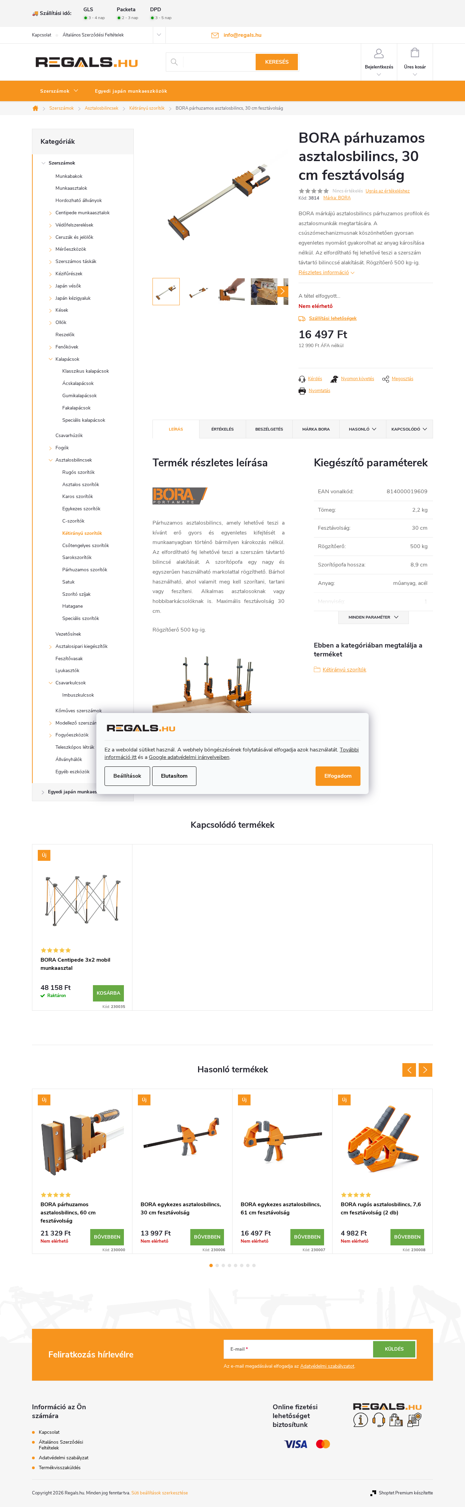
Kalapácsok (67, 359)
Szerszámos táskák (75, 261)
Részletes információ (324, 272)
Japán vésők (68, 286)
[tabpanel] (82, 927)
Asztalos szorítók (80, 484)
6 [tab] (241, 1265)
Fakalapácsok (76, 408)
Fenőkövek (66, 347)
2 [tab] (217, 1265)
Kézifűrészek (68, 273)
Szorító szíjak (76, 594)
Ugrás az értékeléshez (388, 191)
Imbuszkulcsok (78, 695)
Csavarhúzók (69, 435)
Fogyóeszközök (72, 735)
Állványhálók (68, 759)
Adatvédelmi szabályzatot (327, 1366)
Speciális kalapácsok (83, 420)
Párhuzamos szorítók (84, 569)
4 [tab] (229, 1265)
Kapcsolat (41, 35)
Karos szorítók (77, 496)
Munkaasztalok (71, 188)
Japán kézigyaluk (73, 298)
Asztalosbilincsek (73, 460)
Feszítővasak (69, 658)
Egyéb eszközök (72, 771)
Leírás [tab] (176, 429)
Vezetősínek (68, 634)
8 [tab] (254, 1265)
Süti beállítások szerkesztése (159, 1493)
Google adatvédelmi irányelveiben (189, 757)
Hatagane (72, 606)
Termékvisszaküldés (60, 1467)
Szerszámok (62, 163)
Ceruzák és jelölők (74, 237)
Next (425, 1070)
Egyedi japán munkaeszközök (80, 792)
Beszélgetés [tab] (269, 429)
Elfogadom (338, 776)
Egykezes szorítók (81, 509)
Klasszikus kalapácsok (85, 371)
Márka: (337, 198)
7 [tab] (248, 1265)
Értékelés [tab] (222, 429)
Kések (61, 310)
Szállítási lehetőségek (333, 318)
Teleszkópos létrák (74, 747)
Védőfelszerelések (74, 225)
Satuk (68, 582)
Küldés (394, 1349)
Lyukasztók (67, 670)
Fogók (62, 448)
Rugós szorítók (78, 472)
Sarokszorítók (77, 557)
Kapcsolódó (405, 429)
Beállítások (127, 776)
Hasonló (359, 429)
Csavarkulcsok (70, 683)
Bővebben (107, 1237)
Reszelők (65, 334)
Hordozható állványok (78, 200)
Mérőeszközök (70, 249)
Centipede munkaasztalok (82, 212)
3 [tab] (223, 1265)
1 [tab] (211, 1265)
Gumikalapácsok (79, 395)
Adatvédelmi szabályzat (64, 1458)
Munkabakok (68, 176)
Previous (409, 1070)
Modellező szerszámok (79, 723)
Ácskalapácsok (78, 383)
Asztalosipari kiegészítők (81, 646)
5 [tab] (235, 1265)
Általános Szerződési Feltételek (93, 35)
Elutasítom (174, 776)
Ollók (60, 322)
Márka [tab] (316, 429)
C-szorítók (73, 521)
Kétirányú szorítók (82, 533)
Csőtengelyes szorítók (85, 545)
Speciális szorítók (80, 618)
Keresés (277, 62)
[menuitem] (59, 91)
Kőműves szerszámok (78, 711)
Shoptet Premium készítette (406, 1493)
